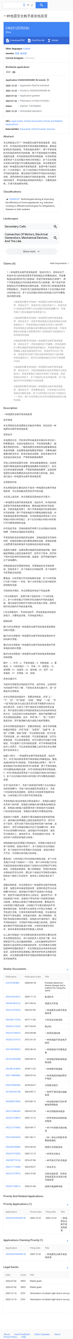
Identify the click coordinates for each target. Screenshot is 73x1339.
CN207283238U (13, 1085)
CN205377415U (13, 1160)
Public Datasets (42, 1334)
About (7, 1334)
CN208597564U (13, 1101)
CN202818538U (13, 1147)
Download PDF (17, 40)
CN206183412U (13, 1003)
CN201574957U (13, 1033)
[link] (31, 204)
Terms (57, 1334)
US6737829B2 (12, 983)
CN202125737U (13, 1039)
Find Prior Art (37, 40)
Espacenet (25, 129)
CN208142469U (13, 1068)
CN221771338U (13, 1167)
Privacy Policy (10, 1337)
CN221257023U (13, 1010)
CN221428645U (13, 1111)
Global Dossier (38, 129)
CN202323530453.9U (16, 1218)
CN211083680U (13, 1075)
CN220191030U (13, 1153)
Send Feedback (22, 1334)
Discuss (51, 129)
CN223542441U (13, 996)
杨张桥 (23, 53)
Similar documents (33, 121)
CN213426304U (13, 1137)
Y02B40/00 (14, 199)
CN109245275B (13, 1091)
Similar (54, 40)
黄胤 (17, 53)
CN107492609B (13, 1059)
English (26, 48)
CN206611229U (13, 1019)
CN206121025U (13, 1026)
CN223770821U (13, 1186)
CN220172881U (13, 1117)
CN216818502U (13, 1049)
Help (23, 1337)
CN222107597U (13, 1173)
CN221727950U (13, 1127)
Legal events (17, 121)
